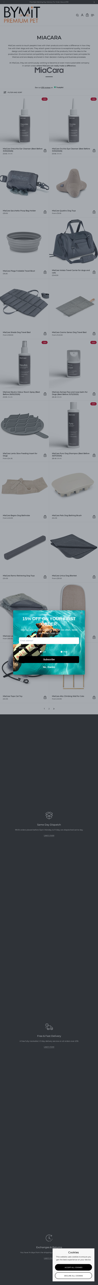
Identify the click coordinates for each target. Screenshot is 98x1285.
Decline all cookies (73, 1276)
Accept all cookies (73, 1267)
